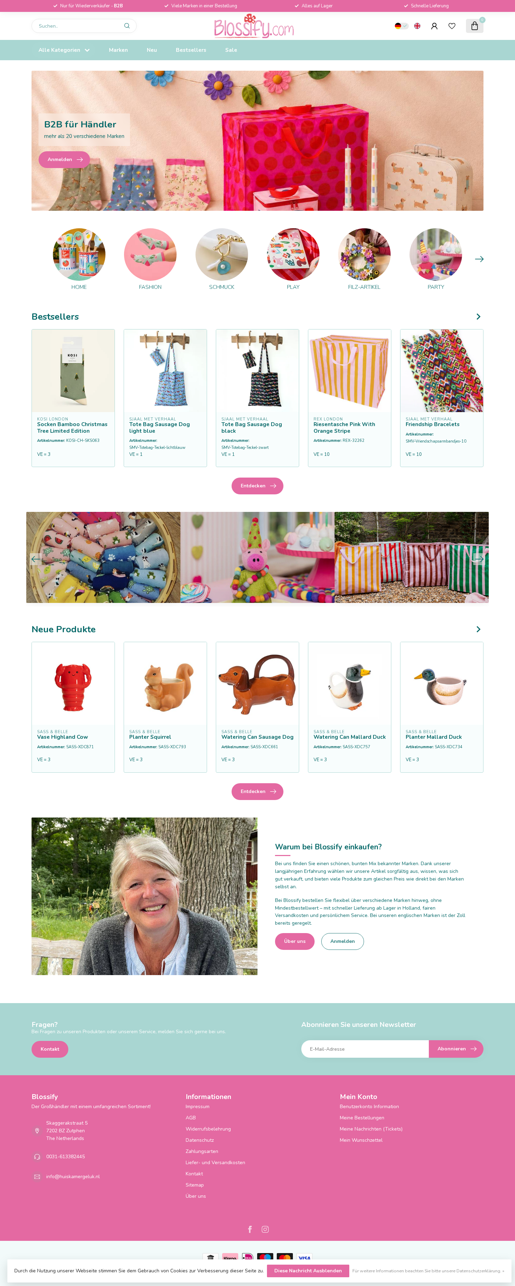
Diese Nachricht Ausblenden (308, 1270)
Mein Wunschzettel (361, 1140)
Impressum (198, 1106)
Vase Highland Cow (62, 737)
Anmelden (342, 941)
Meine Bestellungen (362, 1117)
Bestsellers (191, 50)
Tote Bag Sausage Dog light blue (159, 427)
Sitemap (195, 1185)
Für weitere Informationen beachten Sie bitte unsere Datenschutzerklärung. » (428, 1271)
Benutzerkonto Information (369, 1106)
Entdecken (253, 485)
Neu (152, 50)
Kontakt (50, 1049)
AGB (191, 1117)
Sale (231, 50)
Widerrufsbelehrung (208, 1129)
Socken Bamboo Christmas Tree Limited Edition (72, 427)
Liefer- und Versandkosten (215, 1162)
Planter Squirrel (150, 737)
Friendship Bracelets (433, 424)
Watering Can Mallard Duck (350, 737)
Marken (118, 50)
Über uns (294, 941)
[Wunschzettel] (451, 26)
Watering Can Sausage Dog (257, 737)
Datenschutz (200, 1140)
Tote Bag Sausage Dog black (251, 427)
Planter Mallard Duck (434, 737)
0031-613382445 (65, 1156)
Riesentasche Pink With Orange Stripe (344, 427)
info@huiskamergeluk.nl (73, 1176)
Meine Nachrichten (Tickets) (371, 1129)
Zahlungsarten (202, 1151)
